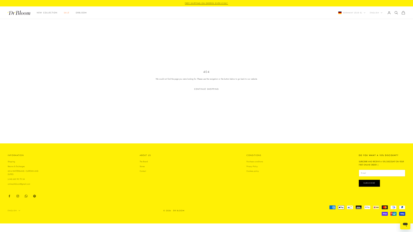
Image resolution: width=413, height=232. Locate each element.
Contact (143, 171)
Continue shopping (206, 89)
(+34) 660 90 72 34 (16, 179)
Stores (142, 166)
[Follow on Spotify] (34, 196)
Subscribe (369, 183)
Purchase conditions (255, 161)
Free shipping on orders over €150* (206, 3)
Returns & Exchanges (16, 166)
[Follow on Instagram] (17, 196)
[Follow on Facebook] (9, 196)
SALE (66, 12)
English (374, 12)
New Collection (47, 12)
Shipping (11, 161)
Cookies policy (253, 171)
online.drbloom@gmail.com (19, 184)
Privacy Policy (252, 166)
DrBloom (81, 12)
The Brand (144, 161)
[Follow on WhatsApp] (26, 196)
